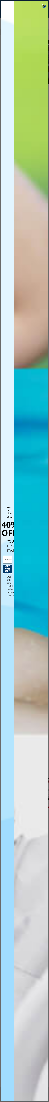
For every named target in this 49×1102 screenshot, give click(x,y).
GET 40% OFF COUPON (7, 569)
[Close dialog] (44, 6)
